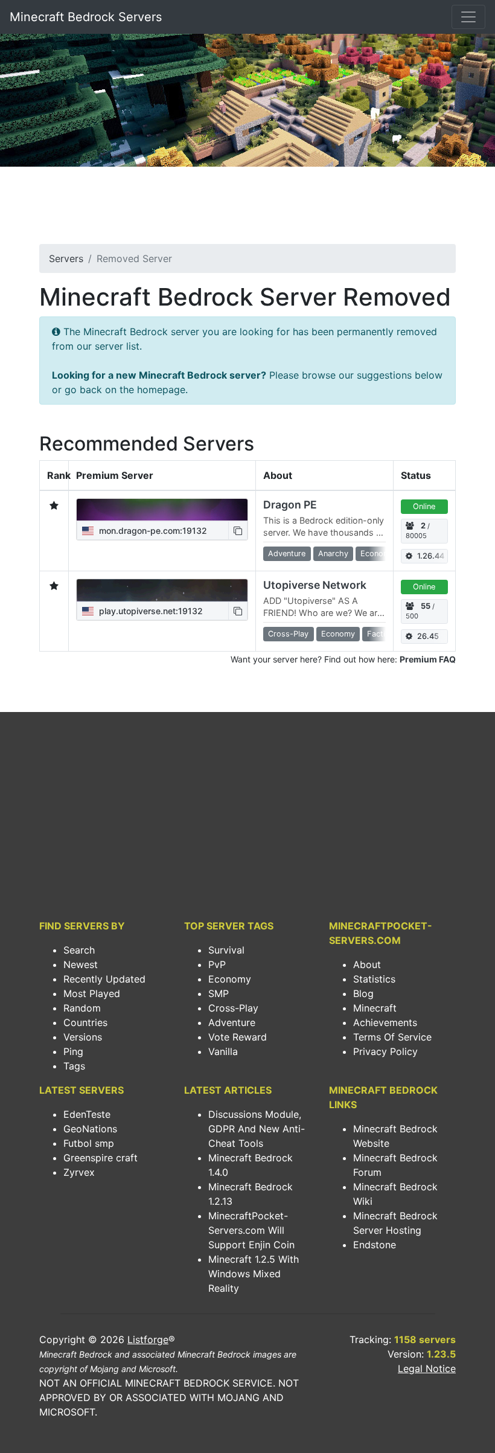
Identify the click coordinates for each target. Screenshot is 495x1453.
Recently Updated (104, 979)
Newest (80, 964)
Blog (363, 993)
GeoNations (90, 1129)
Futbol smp (88, 1143)
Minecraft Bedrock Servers (86, 17)
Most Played (91, 993)
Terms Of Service (392, 1037)
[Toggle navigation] (468, 17)
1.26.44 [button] (430, 555)
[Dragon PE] (162, 510)
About (367, 964)
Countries (85, 1022)
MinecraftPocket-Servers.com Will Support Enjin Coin (251, 1230)
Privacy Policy (385, 1051)
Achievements (385, 1022)
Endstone (374, 1245)
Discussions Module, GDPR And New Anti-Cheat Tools (256, 1128)
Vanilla (223, 1051)
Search (79, 950)
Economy (229, 979)
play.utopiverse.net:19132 (150, 611)
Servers (66, 258)
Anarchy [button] (333, 553)
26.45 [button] (428, 636)
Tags (74, 1066)
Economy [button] (377, 553)
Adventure (231, 1022)
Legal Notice (427, 1368)
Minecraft (375, 1008)
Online (424, 506)
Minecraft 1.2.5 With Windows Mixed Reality (253, 1273)
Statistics (374, 979)
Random (82, 1008)
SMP (218, 993)
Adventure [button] (286, 553)
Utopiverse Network (314, 585)
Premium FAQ (428, 659)
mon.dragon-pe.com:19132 (152, 530)
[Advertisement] (247, 209)
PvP (217, 964)
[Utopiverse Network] (162, 590)
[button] (238, 530)
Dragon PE (290, 504)
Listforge (147, 1339)
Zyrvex (79, 1172)
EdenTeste (86, 1114)
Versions (82, 1037)
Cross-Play (233, 1008)
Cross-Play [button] (288, 633)
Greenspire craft (100, 1158)
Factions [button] (382, 633)
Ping (73, 1051)
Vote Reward (237, 1037)
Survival (226, 950)
